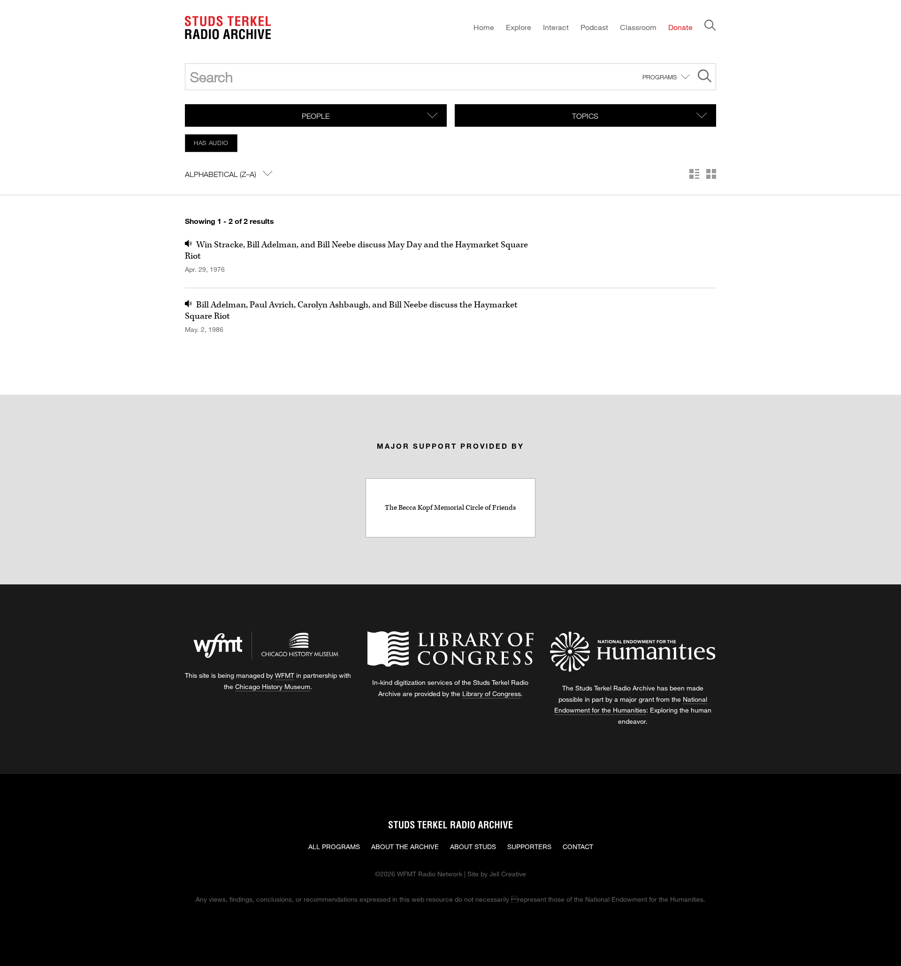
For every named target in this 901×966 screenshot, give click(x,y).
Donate (680, 27)
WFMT (284, 675)
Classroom (638, 27)
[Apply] (704, 77)
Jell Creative (507, 874)
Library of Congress (491, 694)
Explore (518, 27)
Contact (578, 847)
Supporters (529, 847)
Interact (556, 27)
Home (483, 27)
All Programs (334, 847)
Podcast (594, 27)
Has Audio (211, 142)
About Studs (473, 847)
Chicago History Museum (272, 686)
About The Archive (405, 847)
